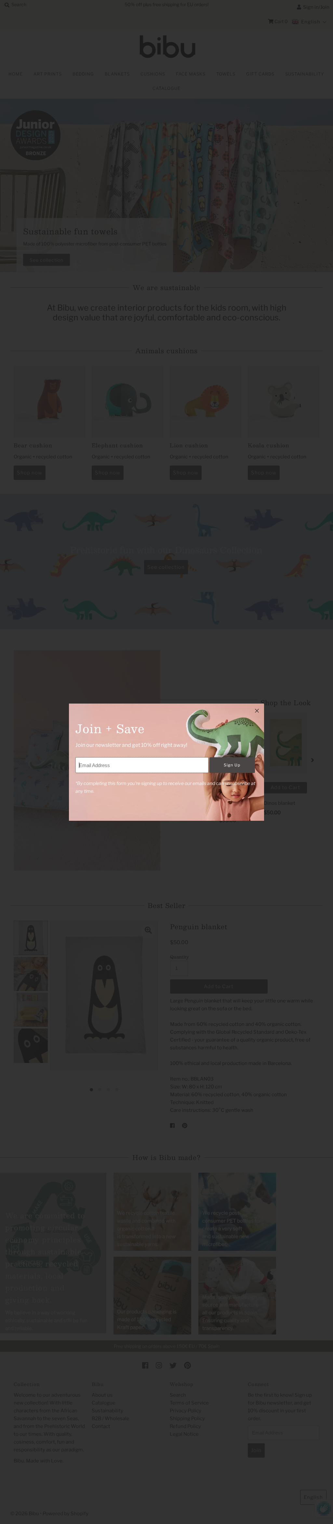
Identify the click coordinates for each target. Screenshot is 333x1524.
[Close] (257, 711)
